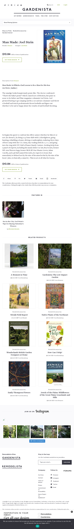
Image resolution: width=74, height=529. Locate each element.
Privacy (40, 485)
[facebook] (14, 5)
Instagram (56, 478)
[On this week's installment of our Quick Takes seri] (50, 431)
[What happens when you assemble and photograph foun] (23, 431)
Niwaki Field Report (19, 315)
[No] (72, 524)
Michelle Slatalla (14, 229)
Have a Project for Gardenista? (42, 496)
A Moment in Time (19, 275)
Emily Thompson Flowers (19, 393)
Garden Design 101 (28, 16)
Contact (40, 477)
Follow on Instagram (38, 441)
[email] (21, 5)
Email (54, 487)
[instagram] (11, 5)
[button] (49, 5)
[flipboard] (5, 5)
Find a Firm (44, 16)
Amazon (10, 45)
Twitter (55, 484)
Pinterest (55, 475)
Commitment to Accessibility (42, 489)
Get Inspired (17, 16)
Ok (37, 526)
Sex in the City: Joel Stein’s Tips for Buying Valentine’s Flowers (13, 224)
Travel (37, 16)
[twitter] (18, 5)
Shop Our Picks (54, 16)
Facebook (56, 481)
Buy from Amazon (11, 59)
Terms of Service (40, 481)
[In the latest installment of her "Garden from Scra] (37, 431)
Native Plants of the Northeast (55, 315)
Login (65, 5)
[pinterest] (8, 5)
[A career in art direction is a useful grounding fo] (64, 431)
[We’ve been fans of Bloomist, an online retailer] (9, 431)
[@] (8, 421)
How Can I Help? (55, 353)
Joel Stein (24, 45)
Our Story (41, 475)
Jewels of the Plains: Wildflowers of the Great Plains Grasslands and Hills (55, 395)
